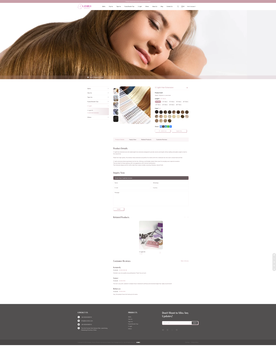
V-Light (101, 77)
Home (91, 77)
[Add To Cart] (160, 252)
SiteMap (187, 342)
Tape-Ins (89, 97)
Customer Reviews (161, 139)
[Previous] (111, 1)
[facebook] (177, 330)
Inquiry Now (179, 131)
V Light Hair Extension (93, 112)
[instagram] (167, 330)
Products (96, 77)
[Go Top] (274, 269)
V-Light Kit (90, 110)
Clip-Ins (89, 93)
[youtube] (163, 330)
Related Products (146, 139)
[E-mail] (274, 262)
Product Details (119, 139)
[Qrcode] (274, 265)
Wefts (89, 88)
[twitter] (172, 330)
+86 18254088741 (86, 317)
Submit (195, 323)
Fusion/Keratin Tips (92, 101)
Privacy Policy (194, 342)
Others (89, 117)
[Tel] (274, 258)
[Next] (164, 1)
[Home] (84, 6)
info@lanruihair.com (87, 321)
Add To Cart (163, 131)
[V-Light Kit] (151, 235)
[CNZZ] (138, 342)
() (183, 6)
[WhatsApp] (274, 255)
